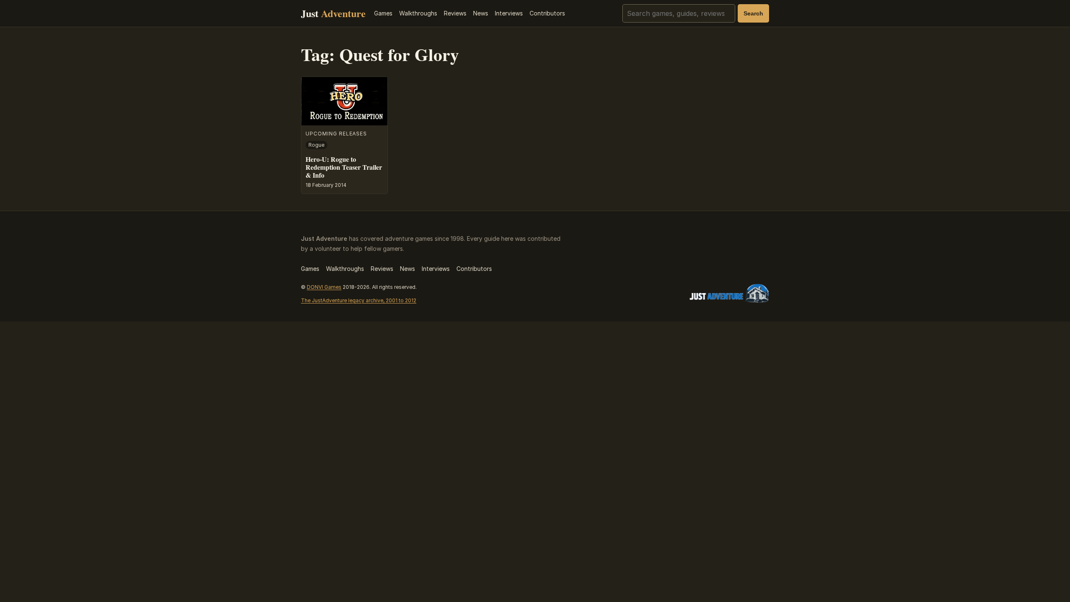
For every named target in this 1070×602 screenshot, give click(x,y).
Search (753, 13)
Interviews (509, 13)
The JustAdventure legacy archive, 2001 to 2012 (358, 300)
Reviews (455, 13)
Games (383, 13)
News (480, 13)
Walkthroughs (418, 13)
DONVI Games (324, 287)
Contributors (547, 13)
